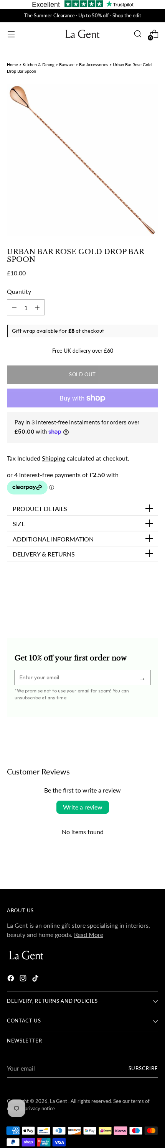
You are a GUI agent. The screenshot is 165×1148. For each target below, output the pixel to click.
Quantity (19, 291)
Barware (66, 64)
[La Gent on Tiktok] (36, 979)
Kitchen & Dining (38, 64)
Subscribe (143, 1068)
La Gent (59, 1101)
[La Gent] (82, 34)
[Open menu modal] (11, 34)
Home (12, 64)
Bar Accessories (93, 64)
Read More (88, 934)
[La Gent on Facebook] (11, 979)
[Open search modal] (137, 34)
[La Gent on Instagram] (23, 979)
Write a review (82, 807)
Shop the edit (126, 15)
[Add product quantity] (14, 307)
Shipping (53, 458)
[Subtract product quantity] (37, 307)
